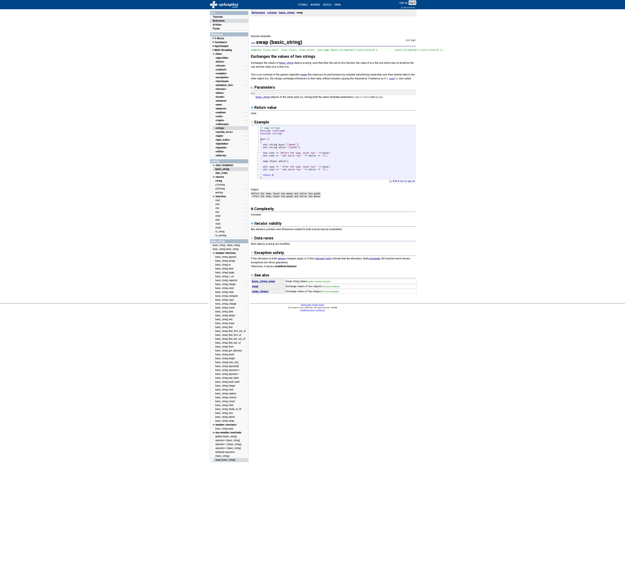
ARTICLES (327, 4)
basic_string (218, 241)
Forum (216, 28)
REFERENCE (315, 4)
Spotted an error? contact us (312, 310)
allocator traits (323, 258)
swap (304, 74)
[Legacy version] (408, 8)
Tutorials (218, 16)
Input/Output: (222, 46)
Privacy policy (318, 305)
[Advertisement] (229, 512)
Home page (306, 305)
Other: (218, 53)
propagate (374, 258)
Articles (217, 24)
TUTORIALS (303, 4)
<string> (215, 161)
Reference (219, 20)
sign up (403, 2)
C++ (213, 12)
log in (412, 2)
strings (282, 258)
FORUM (337, 4)
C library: (219, 38)
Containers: (221, 42)
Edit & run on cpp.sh (403, 181)
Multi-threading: (223, 50)
